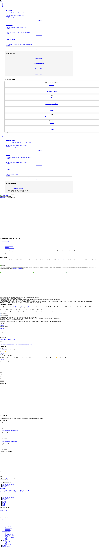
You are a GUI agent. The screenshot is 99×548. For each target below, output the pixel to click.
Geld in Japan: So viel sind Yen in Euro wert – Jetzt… (15, 12)
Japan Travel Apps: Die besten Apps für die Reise (15, 15)
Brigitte (86, 254)
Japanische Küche (10, 140)
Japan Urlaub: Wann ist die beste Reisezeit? (13, 17)
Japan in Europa (39, 58)
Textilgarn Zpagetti (60, 259)
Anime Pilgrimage (10, 39)
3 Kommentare (8, 18)
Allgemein (4, 197)
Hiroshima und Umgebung (51, 116)
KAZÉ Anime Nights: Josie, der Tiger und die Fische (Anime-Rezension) (19, 44)
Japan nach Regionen (6, 76)
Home (3, 3)
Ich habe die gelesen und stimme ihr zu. (12, 478)
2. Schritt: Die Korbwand (9, 248)
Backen (8, 169)
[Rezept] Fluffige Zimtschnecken (12, 174)
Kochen (8, 155)
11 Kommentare (8, 16)
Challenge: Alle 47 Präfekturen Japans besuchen (14, 29)
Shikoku (52, 110)
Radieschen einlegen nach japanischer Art (13, 147)
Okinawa (52, 129)
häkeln (2, 325)
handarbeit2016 (3, 349)
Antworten (2, 353)
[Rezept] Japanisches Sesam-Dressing (9, 441)
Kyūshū (52, 123)
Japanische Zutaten (18, 188)
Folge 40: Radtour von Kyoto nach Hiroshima (8, 492)
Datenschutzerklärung (10, 478)
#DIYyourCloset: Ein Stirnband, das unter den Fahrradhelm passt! (16, 344)
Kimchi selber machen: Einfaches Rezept (10, 424)
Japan (3, 522)
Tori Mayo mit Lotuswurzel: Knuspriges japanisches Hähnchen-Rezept (18, 157)
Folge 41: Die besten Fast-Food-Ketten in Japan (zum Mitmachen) (12, 491)
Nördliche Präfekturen (51, 91)
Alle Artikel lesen (39, 20)
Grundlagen (9, 10)
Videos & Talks (39, 68)
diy (0, 325)
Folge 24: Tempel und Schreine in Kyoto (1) (10, 446)
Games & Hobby (39, 74)
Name (1, 474)
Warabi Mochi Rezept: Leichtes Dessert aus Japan (15, 171)
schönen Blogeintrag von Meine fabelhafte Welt (21, 306)
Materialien (4, 245)
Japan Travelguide (5, 6)
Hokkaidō (51, 85)
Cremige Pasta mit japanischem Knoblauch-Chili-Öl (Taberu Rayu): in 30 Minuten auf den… (22, 159)
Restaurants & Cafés (39, 63)
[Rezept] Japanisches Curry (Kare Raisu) (10, 430)
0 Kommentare (8, 13)
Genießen (4, 136)
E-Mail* (1, 476)
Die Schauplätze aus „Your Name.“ (12, 41)
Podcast (3, 4)
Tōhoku (6, 533)
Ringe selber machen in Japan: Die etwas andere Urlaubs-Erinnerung (15, 435)
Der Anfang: (7, 247)
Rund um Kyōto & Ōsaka (51, 104)
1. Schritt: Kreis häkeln (9, 246)
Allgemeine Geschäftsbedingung (8, 484)
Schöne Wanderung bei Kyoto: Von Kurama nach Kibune (16, 27)
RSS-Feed (2, 488)
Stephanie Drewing (5, 241)
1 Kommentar (7, 33)
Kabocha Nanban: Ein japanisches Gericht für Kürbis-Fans (16, 145)
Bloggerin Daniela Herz (17, 268)
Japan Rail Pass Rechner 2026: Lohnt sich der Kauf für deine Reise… (18, 32)
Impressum (4, 486)
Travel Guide (9, 25)
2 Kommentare (8, 146)
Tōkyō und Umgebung (51, 97)
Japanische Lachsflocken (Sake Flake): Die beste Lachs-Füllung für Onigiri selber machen (22, 142)
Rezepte (3, 5)
